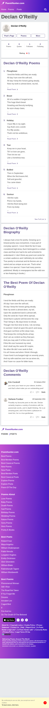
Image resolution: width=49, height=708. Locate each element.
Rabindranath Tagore (10, 569)
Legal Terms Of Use (23, 632)
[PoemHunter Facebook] (18, 620)
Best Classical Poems (10, 463)
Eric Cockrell (14, 382)
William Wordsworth (9, 572)
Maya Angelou (7, 544)
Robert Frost (6, 541)
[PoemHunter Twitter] (22, 620)
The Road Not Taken (10, 590)
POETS (13, 434)
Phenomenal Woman (10, 583)
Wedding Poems (8, 516)
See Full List (39, 219)
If (1, 608)
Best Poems (6, 456)
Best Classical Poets (10, 477)
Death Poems (7, 506)
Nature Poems (7, 519)
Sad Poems (6, 509)
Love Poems (6, 499)
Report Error (30, 627)
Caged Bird (6, 604)
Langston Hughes (8, 555)
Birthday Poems (8, 512)
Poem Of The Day (8, 487)
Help (22, 627)
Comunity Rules (41, 630)
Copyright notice (16, 625)
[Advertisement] (24, 683)
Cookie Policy (30, 625)
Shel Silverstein (8, 562)
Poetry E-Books (7, 530)
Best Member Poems (10, 460)
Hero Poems (6, 526)
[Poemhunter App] (9, 620)
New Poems (6, 467)
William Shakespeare (10, 548)
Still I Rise (5, 587)
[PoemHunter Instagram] (26, 620)
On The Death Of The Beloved (14, 615)
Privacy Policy (8, 632)
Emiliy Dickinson (8, 558)
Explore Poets (7, 484)
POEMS (4, 434)
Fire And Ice (6, 611)
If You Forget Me (8, 594)
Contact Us (15, 627)
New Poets (5, 470)
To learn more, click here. (10, 705)
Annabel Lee (6, 601)
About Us (5, 625)
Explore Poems (7, 481)
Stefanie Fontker (15, 399)
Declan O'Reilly (18, 26)
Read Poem (11, 89)
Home (3, 9)
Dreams (4, 597)
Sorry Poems (6, 523)
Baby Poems (6, 502)
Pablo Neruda (7, 551)
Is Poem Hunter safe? (25, 630)
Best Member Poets (9, 474)
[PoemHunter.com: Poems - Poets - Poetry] (12, 3)
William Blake (7, 565)
